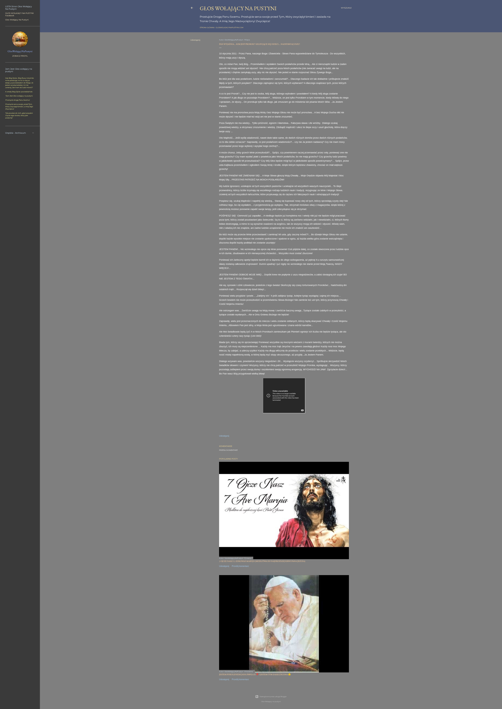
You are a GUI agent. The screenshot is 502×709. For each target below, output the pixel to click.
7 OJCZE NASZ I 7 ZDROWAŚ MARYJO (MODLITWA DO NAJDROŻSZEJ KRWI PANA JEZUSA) (262, 561)
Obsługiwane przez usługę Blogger (273, 697)
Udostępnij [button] (195, 40)
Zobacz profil (20, 56)
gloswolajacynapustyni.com (229, 27)
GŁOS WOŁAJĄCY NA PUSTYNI (238, 8)
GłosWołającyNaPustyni (20, 51)
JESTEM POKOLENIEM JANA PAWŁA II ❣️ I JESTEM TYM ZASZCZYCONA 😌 (255, 674)
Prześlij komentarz (228, 450)
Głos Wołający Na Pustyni (17, 20)
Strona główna (207, 27)
